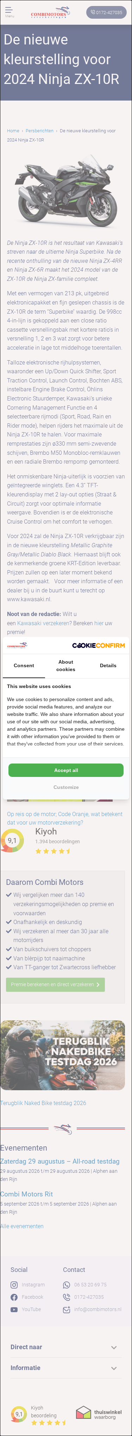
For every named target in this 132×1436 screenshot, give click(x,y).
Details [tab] (108, 665)
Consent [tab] (24, 665)
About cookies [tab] (65, 665)
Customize (66, 787)
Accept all (66, 770)
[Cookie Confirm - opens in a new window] (98, 645)
